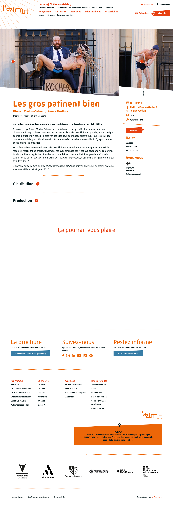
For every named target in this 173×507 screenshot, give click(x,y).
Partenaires (42, 397)
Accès (93, 388)
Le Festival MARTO (18, 401)
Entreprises (69, 397)
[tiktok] (85, 356)
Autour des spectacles (20, 405)
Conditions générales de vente (38, 497)
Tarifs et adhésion (98, 384)
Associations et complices (75, 393)
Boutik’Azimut (97, 393)
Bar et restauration (99, 397)
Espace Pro (42, 405)
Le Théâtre (60, 11)
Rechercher (148, 5)
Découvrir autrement (73, 384)
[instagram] (68, 356)
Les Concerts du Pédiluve (21, 388)
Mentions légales (17, 497)
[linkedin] (74, 356)
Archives (41, 401)
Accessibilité (111, 11)
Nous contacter (97, 408)
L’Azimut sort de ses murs (21, 397)
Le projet (41, 388)
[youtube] (79, 356)
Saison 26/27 (16, 384)
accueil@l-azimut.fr (105, 437)
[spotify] (91, 356)
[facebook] (63, 356)
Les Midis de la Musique (20, 393)
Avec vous (75, 11)
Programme (45, 11)
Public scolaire (71, 388)
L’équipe (41, 393)
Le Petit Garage (157, 497)
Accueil (41, 15)
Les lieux (41, 384)
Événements (51, 15)
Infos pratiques (93, 11)
